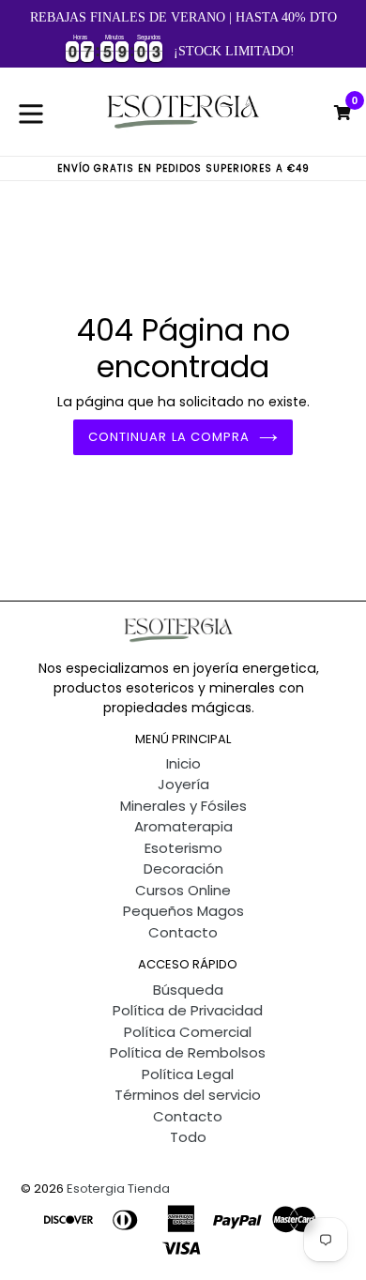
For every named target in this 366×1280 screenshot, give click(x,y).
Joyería (183, 784)
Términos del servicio (187, 1095)
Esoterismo (183, 848)
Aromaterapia (183, 826)
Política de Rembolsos (188, 1052)
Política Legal (188, 1074)
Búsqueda (188, 989)
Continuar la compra (169, 437)
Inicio (183, 763)
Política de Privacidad (188, 1010)
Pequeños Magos (183, 911)
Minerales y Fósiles (183, 805)
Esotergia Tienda (118, 1188)
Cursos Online (183, 890)
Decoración (183, 868)
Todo (188, 1137)
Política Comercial (188, 1032)
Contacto (183, 932)
